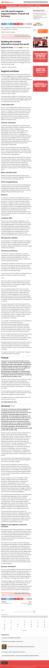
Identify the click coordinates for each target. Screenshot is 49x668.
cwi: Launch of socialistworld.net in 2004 (11, 637)
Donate (38, 2)
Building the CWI (27, 38)
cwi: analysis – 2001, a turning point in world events (13, 651)
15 (44, 622)
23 (4, 626)
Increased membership (6, 34)
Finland (16, 47)
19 (24, 624)
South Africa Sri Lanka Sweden (8, 38)
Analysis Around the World (10, 5)
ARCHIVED (4, 662)
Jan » (26, 630)
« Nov (23, 630)
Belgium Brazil (24, 34)
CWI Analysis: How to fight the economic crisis (12, 641)
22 (44, 624)
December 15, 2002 (6, 19)
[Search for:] (42, 7)
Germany (25, 47)
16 (4, 624)
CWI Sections (37, 5)
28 (37, 626)
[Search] (34, 612)
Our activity (22, 19)
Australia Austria (16, 34)
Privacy (44, 2)
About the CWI (22, 5)
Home (2, 5)
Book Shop (33, 2)
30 (4, 628)
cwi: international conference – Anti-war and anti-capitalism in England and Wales (20, 655)
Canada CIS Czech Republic (7, 36)
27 (31, 626)
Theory (26, 2)
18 (17, 624)
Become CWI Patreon (41, 31)
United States (19, 38)
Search (2, 610)
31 (11, 628)
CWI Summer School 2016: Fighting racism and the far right (20, 646)
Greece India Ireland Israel (7, 37)
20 (31, 624)
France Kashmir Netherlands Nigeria (22, 37)
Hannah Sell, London (14, 19)
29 (44, 626)
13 (31, 622)
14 (37, 622)
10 (11, 622)
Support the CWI (29, 5)
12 (24, 622)
